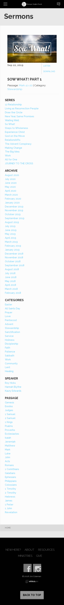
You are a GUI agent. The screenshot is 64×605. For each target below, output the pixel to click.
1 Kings (9, 422)
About (29, 549)
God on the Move (15, 135)
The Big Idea (12, 151)
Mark (7, 449)
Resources (46, 549)
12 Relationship (13, 104)
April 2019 (10, 237)
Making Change (13, 147)
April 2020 (10, 190)
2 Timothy (10, 492)
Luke (8, 453)
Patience (10, 351)
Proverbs (10, 430)
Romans (9, 465)
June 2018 (10, 277)
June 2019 (10, 230)
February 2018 (13, 292)
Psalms (9, 426)
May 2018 (10, 281)
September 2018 (14, 265)
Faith (7, 347)
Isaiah (8, 437)
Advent (9, 324)
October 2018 (13, 261)
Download (49, 71)
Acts (7, 461)
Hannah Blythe (13, 386)
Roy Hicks (10, 382)
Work (8, 155)
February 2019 (13, 245)
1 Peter (9, 504)
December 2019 (14, 206)
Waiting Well (12, 120)
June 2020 (11, 182)
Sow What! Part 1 (24, 79)
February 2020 (13, 198)
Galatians (10, 473)
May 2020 (10, 186)
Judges (9, 410)
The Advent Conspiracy (18, 143)
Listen (46, 66)
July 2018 (10, 273)
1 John (8, 508)
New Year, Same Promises (19, 116)
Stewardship (14, 89)
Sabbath (9, 355)
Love (8, 316)
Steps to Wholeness (16, 128)
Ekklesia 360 (31, 581)
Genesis (9, 402)
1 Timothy (10, 488)
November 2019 (14, 210)
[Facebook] (27, 568)
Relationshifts (12, 139)
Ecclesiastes (12, 433)
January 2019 (12, 249)
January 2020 (12, 202)
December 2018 (14, 253)
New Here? (13, 549)
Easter (8, 304)
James (8, 500)
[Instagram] (37, 568)
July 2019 (10, 226)
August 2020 (12, 175)
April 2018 (10, 284)
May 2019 (10, 233)
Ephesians (10, 477)
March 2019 (11, 241)
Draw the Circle (13, 112)
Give (39, 555)
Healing (9, 371)
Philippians (11, 481)
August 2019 (12, 222)
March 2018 (11, 288)
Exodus (9, 406)
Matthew (10, 445)
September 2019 (14, 218)
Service (9, 336)
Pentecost (11, 320)
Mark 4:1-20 (25, 85)
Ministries (25, 555)
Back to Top (32, 595)
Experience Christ (15, 132)
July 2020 (10, 179)
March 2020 (11, 194)
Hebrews (10, 496)
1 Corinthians (12, 469)
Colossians (11, 484)
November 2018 (14, 257)
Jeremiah (10, 441)
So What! (10, 124)
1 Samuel (10, 414)
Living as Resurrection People (22, 108)
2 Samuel (10, 418)
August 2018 (12, 269)
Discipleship (11, 343)
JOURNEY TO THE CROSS (19, 163)
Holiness (9, 339)
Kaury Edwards (13, 390)
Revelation (11, 512)
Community (11, 363)
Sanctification (12, 332)
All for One (11, 159)
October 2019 (13, 214)
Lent (7, 367)
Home (8, 528)
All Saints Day (12, 308)
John (7, 457)
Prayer (8, 312)
